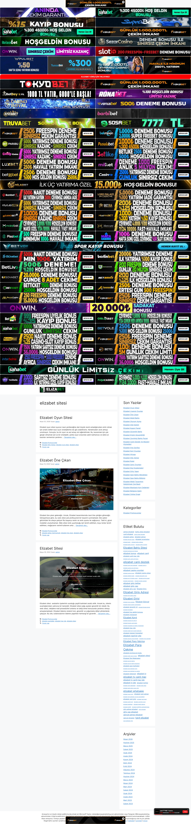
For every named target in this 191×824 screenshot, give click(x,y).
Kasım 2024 (128, 760)
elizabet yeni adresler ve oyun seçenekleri (134, 696)
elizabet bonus (129, 553)
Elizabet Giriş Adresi (48, 445)
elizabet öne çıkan (67, 533)
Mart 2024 (127, 787)
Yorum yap (45, 447)
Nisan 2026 (128, 739)
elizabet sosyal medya (129, 661)
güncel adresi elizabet (133, 715)
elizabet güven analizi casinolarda (132, 604)
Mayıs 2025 (128, 746)
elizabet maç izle (60, 621)
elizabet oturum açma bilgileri (130, 638)
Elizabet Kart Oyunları (132, 451)
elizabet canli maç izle (131, 556)
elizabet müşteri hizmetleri (133, 633)
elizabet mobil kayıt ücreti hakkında (132, 630)
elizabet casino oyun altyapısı (130, 568)
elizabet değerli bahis (128, 576)
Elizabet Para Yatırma (134, 641)
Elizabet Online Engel (131, 494)
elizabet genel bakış (128, 581)
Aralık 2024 (128, 756)
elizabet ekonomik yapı (141, 576)
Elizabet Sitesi (51, 548)
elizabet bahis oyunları (141, 544)
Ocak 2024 (127, 793)
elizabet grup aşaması (129, 602)
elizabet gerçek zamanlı (141, 581)
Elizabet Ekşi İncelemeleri (133, 468)
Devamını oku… (70, 437)
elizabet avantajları (48, 621)
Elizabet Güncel (142, 602)
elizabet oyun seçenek (145, 638)
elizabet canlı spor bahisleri (130, 565)
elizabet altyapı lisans (128, 539)
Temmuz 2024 (129, 773)
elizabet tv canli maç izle (134, 680)
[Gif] (95, 184)
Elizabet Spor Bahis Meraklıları (135, 475)
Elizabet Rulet (128, 461)
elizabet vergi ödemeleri (129, 685)
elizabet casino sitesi (143, 573)
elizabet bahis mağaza (137, 542)
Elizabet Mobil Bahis (131, 418)
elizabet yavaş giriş (128, 694)
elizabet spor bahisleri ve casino (131, 671)
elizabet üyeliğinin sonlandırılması (140, 707)
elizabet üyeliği (127, 707)
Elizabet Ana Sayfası (131, 448)
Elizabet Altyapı (129, 454)
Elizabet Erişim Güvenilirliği (134, 435)
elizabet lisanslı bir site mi (130, 620)
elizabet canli (143, 553)
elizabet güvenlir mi (130, 607)
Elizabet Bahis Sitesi (135, 547)
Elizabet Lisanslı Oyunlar (133, 411)
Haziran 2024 (128, 777)
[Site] (47, 133)
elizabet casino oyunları (133, 570)
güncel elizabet (128, 718)
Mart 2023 (127, 800)
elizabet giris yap (130, 586)
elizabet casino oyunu (128, 573)
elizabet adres (128, 537)
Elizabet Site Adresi (131, 458)
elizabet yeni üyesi (142, 699)
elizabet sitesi (74, 445)
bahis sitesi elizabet (142, 532)
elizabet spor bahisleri (131, 666)
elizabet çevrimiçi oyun (140, 702)
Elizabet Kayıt (130, 617)
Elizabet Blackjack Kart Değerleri (136, 488)
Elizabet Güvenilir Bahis (132, 432)
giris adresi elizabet (130, 709)
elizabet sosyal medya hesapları (131, 663)
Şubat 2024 (128, 790)
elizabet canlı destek (136, 562)
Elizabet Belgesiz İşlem (132, 491)
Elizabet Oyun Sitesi (56, 417)
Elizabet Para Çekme (132, 647)
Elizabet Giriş (141, 589)
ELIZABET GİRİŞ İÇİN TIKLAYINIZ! (95, 77)
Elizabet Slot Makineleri (131, 658)
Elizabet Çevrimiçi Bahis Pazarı (135, 438)
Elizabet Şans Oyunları (132, 465)
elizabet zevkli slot (128, 702)
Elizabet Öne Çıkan (55, 460)
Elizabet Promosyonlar (49, 443)
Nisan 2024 (128, 783)
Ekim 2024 (127, 763)
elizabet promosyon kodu (132, 653)
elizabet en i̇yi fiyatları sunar (130, 578)
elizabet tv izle (129, 683)
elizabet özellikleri (128, 704)
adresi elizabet (128, 532)
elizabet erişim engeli (144, 578)
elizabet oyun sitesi (62, 445)
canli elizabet (128, 534)
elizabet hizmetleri (128, 609)
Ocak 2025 (127, 753)
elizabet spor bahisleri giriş (130, 668)
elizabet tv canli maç (134, 676)
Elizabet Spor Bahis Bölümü (134, 478)
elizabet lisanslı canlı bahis (130, 623)
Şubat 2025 (128, 749)
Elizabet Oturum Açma (132, 421)
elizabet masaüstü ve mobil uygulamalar (133, 625)
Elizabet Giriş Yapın (131, 471)
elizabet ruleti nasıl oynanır (130, 656)
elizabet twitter (142, 683)
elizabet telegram (129, 674)
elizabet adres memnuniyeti (51, 533)
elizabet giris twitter (132, 583)
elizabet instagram (130, 615)
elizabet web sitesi (141, 685)
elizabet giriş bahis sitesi (129, 595)
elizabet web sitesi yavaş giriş (131, 688)
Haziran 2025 (128, 743)
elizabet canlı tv (142, 565)
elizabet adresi (140, 537)
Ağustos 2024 (129, 770)
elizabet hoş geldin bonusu (133, 612)
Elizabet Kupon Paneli (132, 428)
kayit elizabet (142, 717)
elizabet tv (141, 674)
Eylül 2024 (127, 766)
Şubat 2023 (128, 804)
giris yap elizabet (130, 712)
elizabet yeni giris (129, 699)
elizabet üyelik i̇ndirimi (139, 704)
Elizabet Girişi (131, 598)
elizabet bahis (127, 542)
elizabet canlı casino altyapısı (130, 559)
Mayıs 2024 (128, 780)
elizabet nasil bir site (132, 636)
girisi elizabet (142, 709)
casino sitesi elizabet (139, 534)
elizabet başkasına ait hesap (130, 551)
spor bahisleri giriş (128, 720)
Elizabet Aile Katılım (131, 425)
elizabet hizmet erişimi (144, 607)
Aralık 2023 (128, 797)
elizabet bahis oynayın (129, 544)
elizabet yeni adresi (141, 694)
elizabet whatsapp (133, 691)
